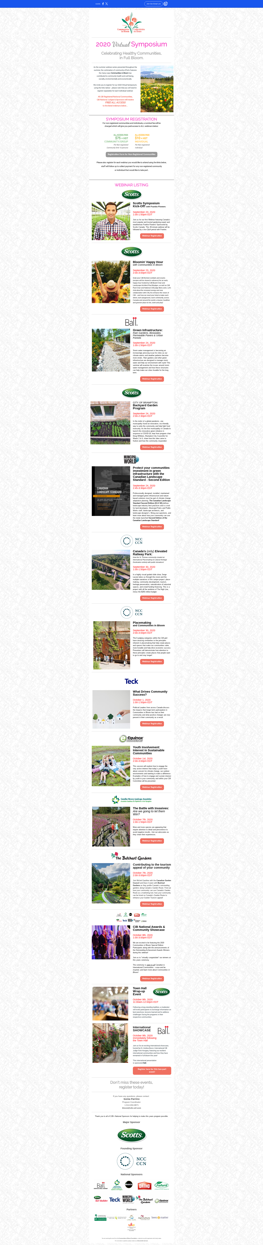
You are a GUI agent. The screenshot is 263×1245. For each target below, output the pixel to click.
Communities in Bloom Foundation (128, 1238)
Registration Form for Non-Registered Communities (131, 154)
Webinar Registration (152, 236)
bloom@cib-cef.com (131, 1108)
